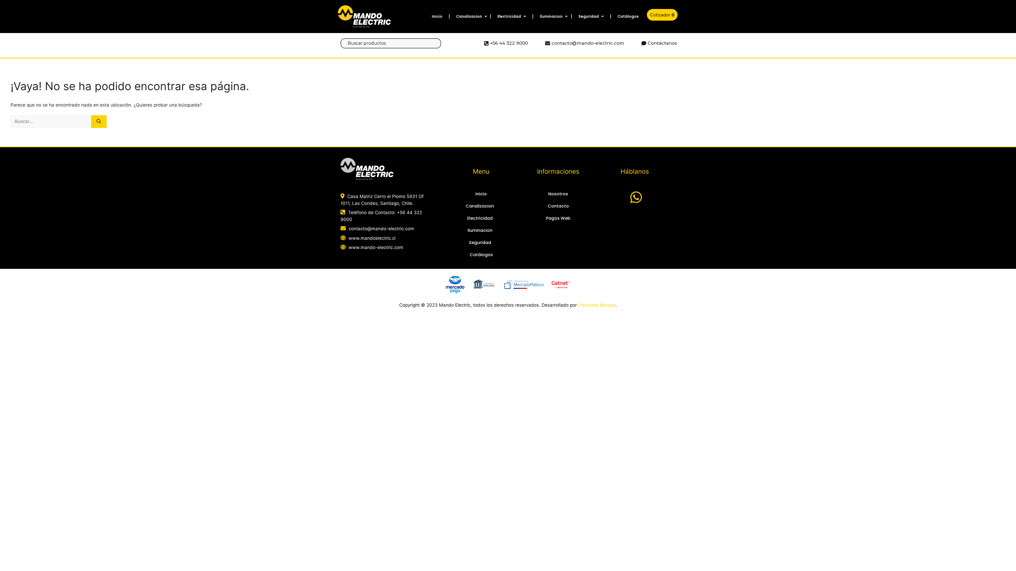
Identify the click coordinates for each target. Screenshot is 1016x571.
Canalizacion (469, 16)
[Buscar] (99, 121)
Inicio (437, 16)
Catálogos (628, 16)
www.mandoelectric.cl (372, 238)
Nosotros (558, 194)
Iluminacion (551, 16)
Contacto (558, 206)
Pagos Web (558, 218)
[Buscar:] (51, 121)
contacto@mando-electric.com (381, 228)
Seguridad (588, 16)
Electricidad (509, 16)
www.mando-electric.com (375, 247)
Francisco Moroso (597, 305)
